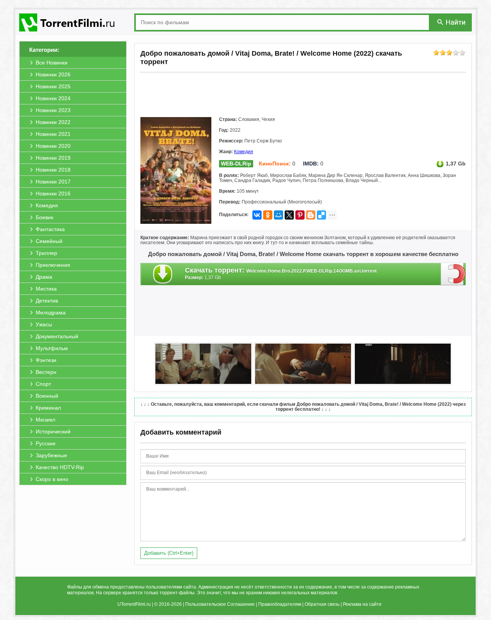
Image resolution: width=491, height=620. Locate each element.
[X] (289, 215)
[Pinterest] (300, 215)
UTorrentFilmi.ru (134, 604)
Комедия (243, 151)
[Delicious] (321, 215)
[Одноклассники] (267, 215)
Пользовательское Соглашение (220, 604)
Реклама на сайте (362, 604)
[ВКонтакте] (257, 215)
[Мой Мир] (278, 215)
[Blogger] (310, 215)
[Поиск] (452, 22)
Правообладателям (279, 604)
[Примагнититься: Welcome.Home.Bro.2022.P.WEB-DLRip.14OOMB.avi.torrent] (453, 274)
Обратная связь (322, 604)
